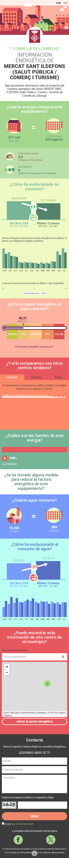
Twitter (50, 839)
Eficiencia (36, 377)
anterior (3, 288)
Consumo (12, 377)
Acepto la (19, 824)
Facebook (18, 839)
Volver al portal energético (34, 721)
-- (35, 288)
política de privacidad (23, 824)
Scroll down (34, 853)
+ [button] (7, 666)
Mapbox (8, 715)
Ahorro (58, 377)
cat (65, 2)
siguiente (65, 288)
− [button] (7, 672)
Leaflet (6, 712)
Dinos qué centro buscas (15, 650)
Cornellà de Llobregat (36, 48)
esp (58, 2)
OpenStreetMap (28, 712)
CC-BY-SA (52, 712)
